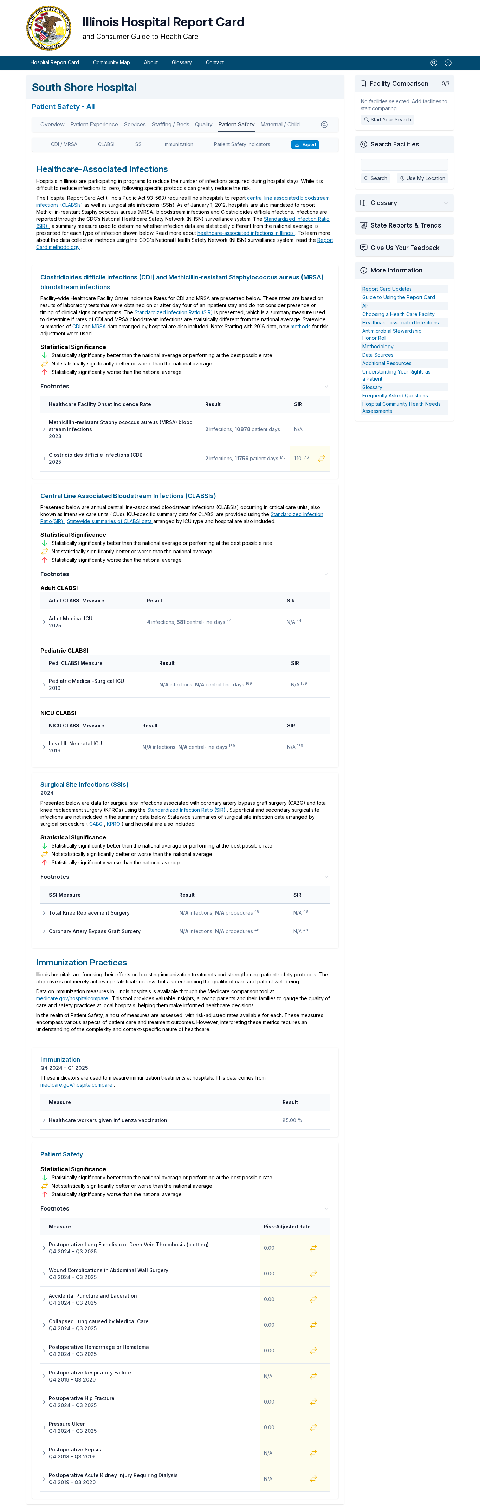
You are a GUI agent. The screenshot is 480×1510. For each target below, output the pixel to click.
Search (379, 178)
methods (301, 326)
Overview (52, 124)
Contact (215, 62)
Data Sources (378, 355)
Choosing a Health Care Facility (398, 314)
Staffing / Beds (170, 124)
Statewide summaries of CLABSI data (110, 521)
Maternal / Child (280, 124)
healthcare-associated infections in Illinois (246, 233)
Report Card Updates (387, 289)
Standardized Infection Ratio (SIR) (174, 312)
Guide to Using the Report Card (398, 297)
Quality (204, 124)
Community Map (111, 62)
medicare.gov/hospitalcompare (73, 998)
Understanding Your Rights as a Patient (396, 375)
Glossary (182, 62)
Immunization (178, 144)
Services (135, 124)
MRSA (99, 326)
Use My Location (426, 178)
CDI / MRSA (64, 144)
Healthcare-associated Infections (400, 322)
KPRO (114, 824)
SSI (139, 144)
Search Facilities (395, 144)
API (366, 306)
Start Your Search (391, 120)
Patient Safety (236, 124)
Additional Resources (386, 363)
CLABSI (106, 144)
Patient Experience (94, 124)
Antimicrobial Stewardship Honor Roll (392, 334)
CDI (77, 326)
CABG (96, 824)
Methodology (378, 346)
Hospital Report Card (55, 62)
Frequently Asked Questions (395, 395)
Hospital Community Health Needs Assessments (401, 407)
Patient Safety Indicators (242, 144)
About (151, 62)
